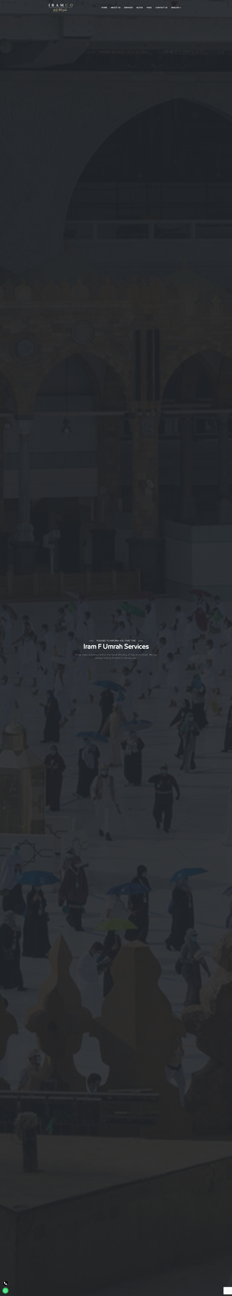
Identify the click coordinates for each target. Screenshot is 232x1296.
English (175, 7)
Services (128, 7)
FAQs (149, 7)
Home (104, 7)
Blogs (140, 7)
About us (115, 7)
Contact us (161, 7)
